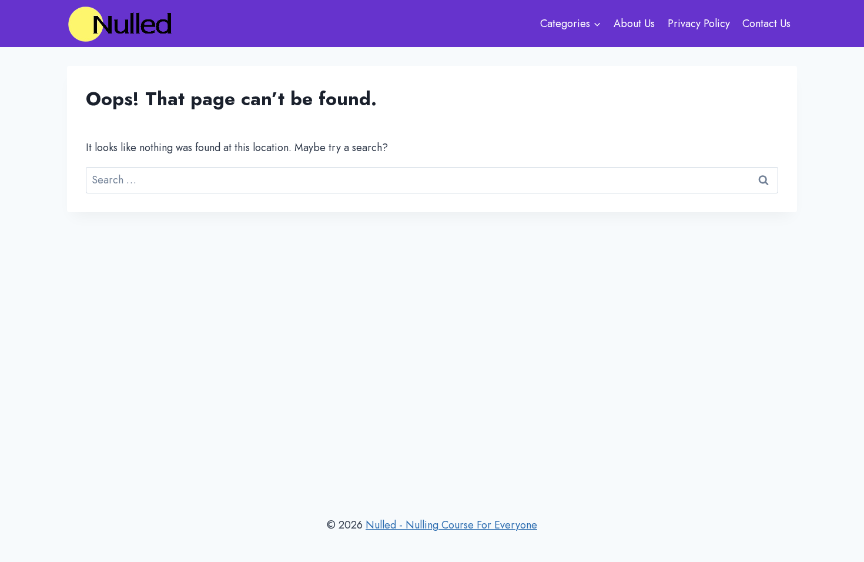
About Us (634, 23)
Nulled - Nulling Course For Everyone (451, 525)
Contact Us (766, 23)
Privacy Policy (699, 23)
